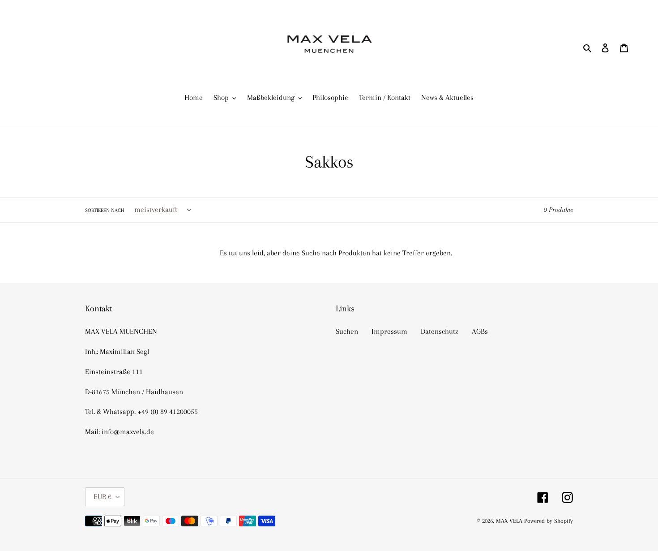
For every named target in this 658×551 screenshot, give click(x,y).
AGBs (480, 331)
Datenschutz (439, 331)
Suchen (347, 331)
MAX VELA (510, 520)
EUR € (102, 496)
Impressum (389, 331)
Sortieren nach (104, 210)
